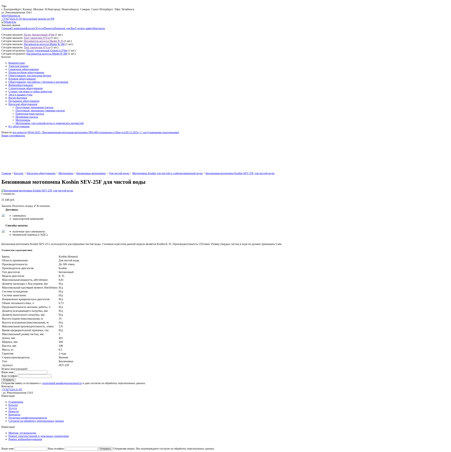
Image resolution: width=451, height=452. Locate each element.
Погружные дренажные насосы (34, 107)
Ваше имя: (7, 372)
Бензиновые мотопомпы (91, 173)
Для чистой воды (119, 173)
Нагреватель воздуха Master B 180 (44, 44)
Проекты (49, 28)
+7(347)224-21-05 (11, 389)
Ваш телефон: (9, 375)
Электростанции (18, 66)
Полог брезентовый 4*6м (39, 34)
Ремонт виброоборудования (25, 439)
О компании (18, 28)
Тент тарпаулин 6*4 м (37, 37)
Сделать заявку (84, 28)
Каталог (30, 28)
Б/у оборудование (19, 126)
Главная (6, 28)
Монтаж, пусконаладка (22, 432)
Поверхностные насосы (30, 113)
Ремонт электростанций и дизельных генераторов (38, 436)
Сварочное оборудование (23, 69)
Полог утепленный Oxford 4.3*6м (46, 50)
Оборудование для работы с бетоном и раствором (38, 81)
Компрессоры (16, 62)
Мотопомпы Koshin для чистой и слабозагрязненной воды (167, 173)
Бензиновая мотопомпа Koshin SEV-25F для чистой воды (240, 173)
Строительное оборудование (25, 88)
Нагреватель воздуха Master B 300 (46, 53)
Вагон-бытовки (17, 97)
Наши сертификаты (13, 135)
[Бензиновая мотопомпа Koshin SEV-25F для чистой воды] (37, 190)
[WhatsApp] (8, 21)
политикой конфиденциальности (62, 383)
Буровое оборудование (22, 78)
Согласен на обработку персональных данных (36, 420)
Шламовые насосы (27, 116)
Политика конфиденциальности (27, 417)
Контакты (99, 28)
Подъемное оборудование (23, 100)
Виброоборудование (20, 85)
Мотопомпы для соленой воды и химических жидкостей (50, 123)
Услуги (39, 28)
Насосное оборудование (22, 104)
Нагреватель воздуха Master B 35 (43, 41)
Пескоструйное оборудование (26, 72)
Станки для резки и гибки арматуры (30, 91)
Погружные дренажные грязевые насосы (40, 110)
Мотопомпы (23, 120)
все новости (20, 132)
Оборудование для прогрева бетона (29, 75)
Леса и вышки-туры (20, 94)
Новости (13, 411)
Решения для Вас (65, 28)
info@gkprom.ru (10, 15)
